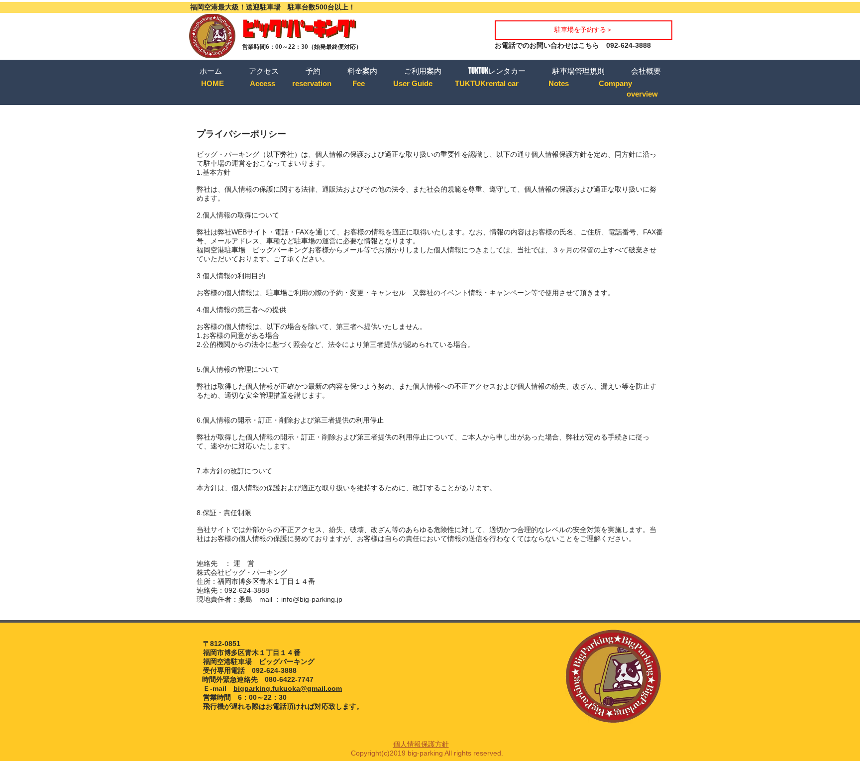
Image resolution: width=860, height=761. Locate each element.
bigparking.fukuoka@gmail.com (287, 688)
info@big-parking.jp (311, 599)
